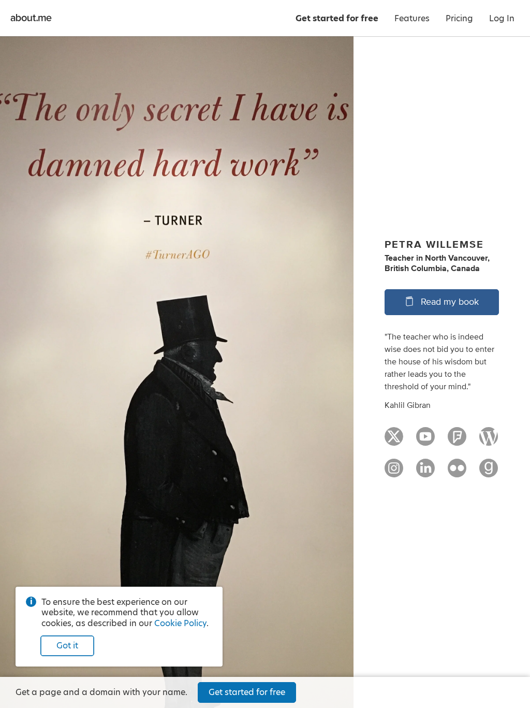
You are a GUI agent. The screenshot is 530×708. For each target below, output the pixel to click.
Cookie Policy (180, 623)
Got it (67, 646)
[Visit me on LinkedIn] (425, 472)
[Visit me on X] (394, 441)
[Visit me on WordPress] (488, 441)
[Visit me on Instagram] (394, 472)
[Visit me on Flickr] (457, 472)
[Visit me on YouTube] (425, 441)
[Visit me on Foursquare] (457, 441)
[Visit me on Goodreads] (488, 472)
